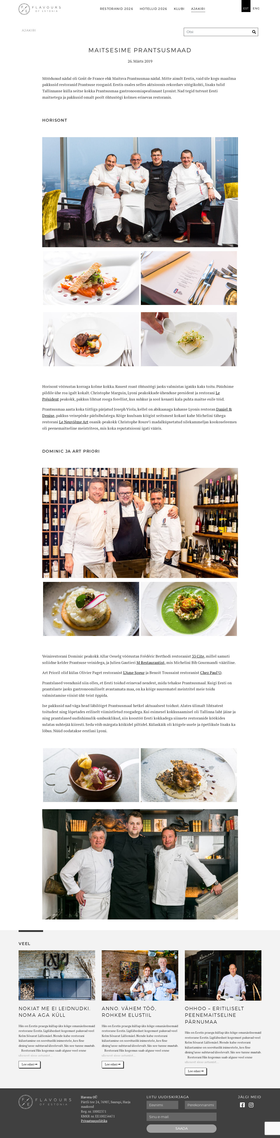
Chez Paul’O (210, 672)
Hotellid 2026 (153, 9)
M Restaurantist (150, 662)
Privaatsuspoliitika (94, 1121)
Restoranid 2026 (116, 9)
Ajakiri (198, 9)
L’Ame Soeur (134, 672)
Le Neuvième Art (73, 421)
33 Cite (198, 656)
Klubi (179, 9)
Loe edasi (28, 1064)
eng (256, 8)
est (246, 8)
